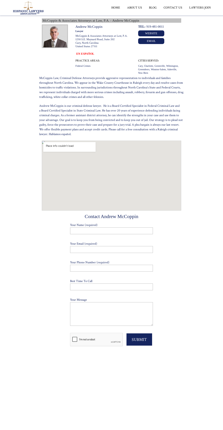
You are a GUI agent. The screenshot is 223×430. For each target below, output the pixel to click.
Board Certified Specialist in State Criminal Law (71, 111)
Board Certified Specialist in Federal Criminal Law (143, 106)
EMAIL (151, 40)
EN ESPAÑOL (85, 53)
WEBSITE (151, 33)
